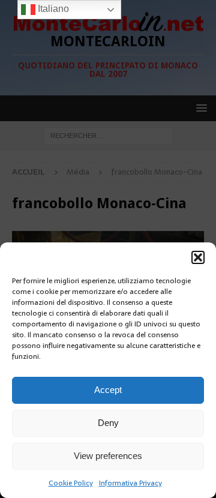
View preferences (108, 456)
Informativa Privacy (130, 483)
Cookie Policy (71, 483)
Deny (108, 423)
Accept (108, 390)
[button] (198, 257)
